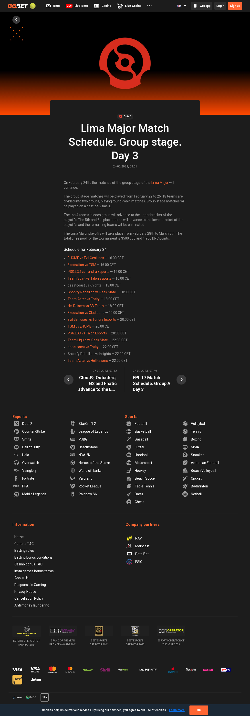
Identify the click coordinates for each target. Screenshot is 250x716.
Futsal (139, 447)
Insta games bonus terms (34, 571)
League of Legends (93, 431)
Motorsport (143, 463)
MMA (195, 447)
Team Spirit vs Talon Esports (89, 278)
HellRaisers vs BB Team (86, 306)
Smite (26, 439)
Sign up (235, 6)
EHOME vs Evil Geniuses (86, 258)
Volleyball (198, 424)
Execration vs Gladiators (86, 313)
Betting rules (24, 550)
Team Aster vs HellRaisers (88, 361)
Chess (139, 502)
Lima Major (159, 183)
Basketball (143, 431)
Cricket (196, 478)
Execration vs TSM (82, 265)
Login (220, 6)
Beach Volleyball (203, 471)
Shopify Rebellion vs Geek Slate (92, 292)
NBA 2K (84, 455)
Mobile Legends (34, 494)
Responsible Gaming (30, 585)
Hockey (140, 471)
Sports (131, 416)
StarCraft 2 (87, 424)
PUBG (83, 439)
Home (19, 537)
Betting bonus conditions (33, 557)
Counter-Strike (33, 431)
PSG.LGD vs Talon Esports (87, 333)
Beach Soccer (145, 478)
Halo (25, 455)
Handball (141, 455)
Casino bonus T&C (28, 564)
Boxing (196, 439)
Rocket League (90, 486)
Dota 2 (27, 424)
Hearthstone (88, 447)
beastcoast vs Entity (83, 347)
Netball (196, 494)
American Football (205, 463)
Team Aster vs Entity (84, 299)
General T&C (24, 544)
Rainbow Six (88, 494)
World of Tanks (90, 471)
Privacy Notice (25, 592)
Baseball (141, 439)
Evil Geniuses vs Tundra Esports (92, 319)
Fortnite (28, 478)
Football (141, 424)
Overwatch (30, 463)
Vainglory (29, 471)
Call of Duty (31, 447)
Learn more (177, 710)
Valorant (85, 478)
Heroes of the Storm (94, 463)
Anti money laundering (31, 605)
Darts (139, 494)
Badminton (199, 486)
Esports (19, 416)
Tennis (196, 431)
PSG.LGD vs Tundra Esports (88, 272)
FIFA (25, 486)
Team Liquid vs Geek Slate (88, 340)
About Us (21, 578)
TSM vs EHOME (79, 326)
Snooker (197, 455)
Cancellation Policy (28, 598)
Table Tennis (144, 486)
